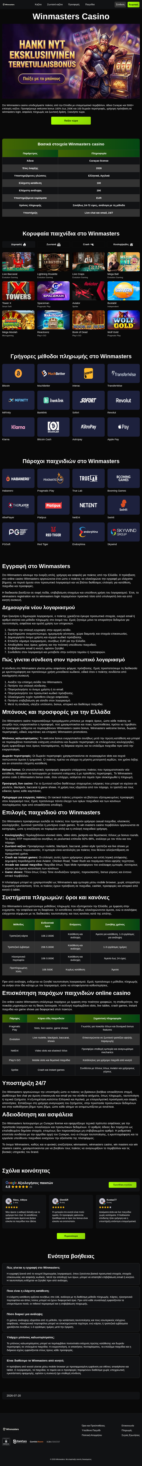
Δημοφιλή (16, 244)
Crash (86, 244)
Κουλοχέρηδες (121, 244)
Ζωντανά (51, 244)
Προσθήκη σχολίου (122, 1185)
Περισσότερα (71, 1236)
